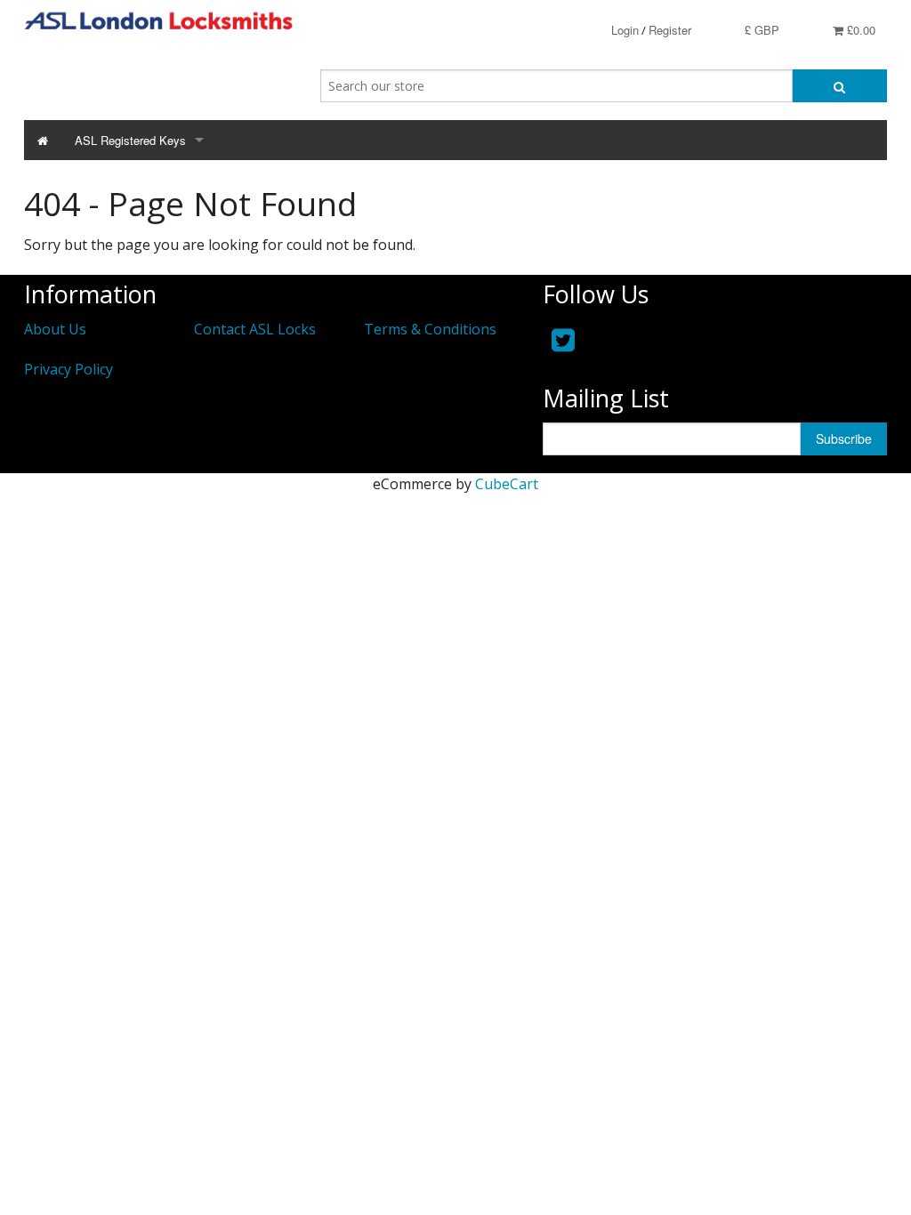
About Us (55, 329)
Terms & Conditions (430, 329)
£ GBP (762, 29)
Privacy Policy (68, 369)
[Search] (840, 85)
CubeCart (506, 484)
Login (625, 29)
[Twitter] (563, 339)
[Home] (42, 140)
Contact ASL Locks (255, 329)
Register (670, 29)
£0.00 (859, 29)
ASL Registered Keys (130, 140)
